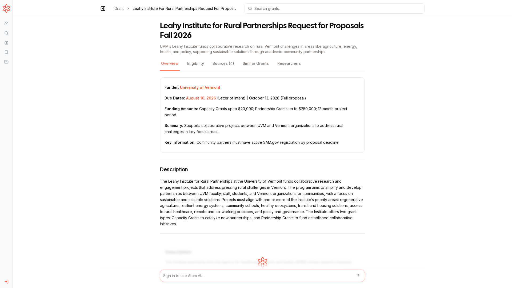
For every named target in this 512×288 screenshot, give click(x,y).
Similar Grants (256, 63)
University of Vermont (200, 87)
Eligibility (195, 63)
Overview (170, 63)
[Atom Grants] (6, 8)
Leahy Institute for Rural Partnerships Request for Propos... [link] (184, 8)
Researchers (289, 63)
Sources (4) (223, 63)
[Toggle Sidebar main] (12, 144)
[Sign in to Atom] (6, 281)
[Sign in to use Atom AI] (262, 276)
